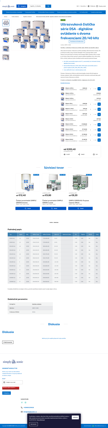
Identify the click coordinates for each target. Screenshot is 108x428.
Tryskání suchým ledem (96, 12)
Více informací (41, 420)
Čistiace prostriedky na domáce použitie (67, 12)
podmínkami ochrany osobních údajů (11, 388)
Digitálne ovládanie (36, 304)
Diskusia (56, 222)
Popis (51, 222)
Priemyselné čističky (30, 12)
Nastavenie (33, 424)
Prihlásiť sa (7, 393)
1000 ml (17, 204)
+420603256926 (29, 408)
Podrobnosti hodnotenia (77, 41)
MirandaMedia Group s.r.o (100, 426)
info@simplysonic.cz (30, 412)
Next (5, 59)
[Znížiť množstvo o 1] (94, 88)
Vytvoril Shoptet (87, 425)
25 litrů (27, 204)
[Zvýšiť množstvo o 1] (95, 88)
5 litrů (21, 204)
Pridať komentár (8, 342)
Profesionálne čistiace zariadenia (46, 12)
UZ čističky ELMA (84, 12)
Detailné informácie (65, 83)
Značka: (66, 45)
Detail (29, 208)
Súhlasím (75, 417)
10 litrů (24, 204)
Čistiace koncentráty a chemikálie (14, 12)
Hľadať (48, 6)
